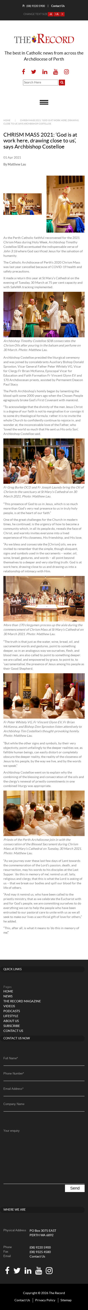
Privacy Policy (45, 1300)
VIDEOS (9, 1006)
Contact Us (37, 1256)
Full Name (10, 1058)
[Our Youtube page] (56, 72)
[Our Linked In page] (45, 72)
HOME (8, 991)
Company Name (13, 1104)
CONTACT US (13, 1031)
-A (50, 14)
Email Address (13, 1088)
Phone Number (13, 1073)
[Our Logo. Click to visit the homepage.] (44, 38)
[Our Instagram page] (65, 72)
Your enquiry (11, 1130)
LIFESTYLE (10, 1016)
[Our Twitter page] (33, 72)
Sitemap (66, 1300)
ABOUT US (11, 1021)
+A (56, 14)
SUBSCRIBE (11, 1026)
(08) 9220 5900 (34, 6)
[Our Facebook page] (23, 72)
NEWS (7, 996)
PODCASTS (11, 1011)
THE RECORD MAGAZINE (22, 1001)
